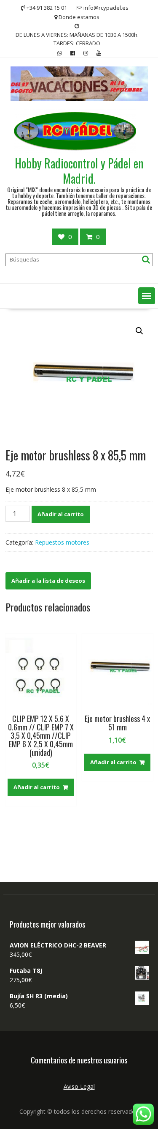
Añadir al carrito (60, 514)
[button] (146, 295)
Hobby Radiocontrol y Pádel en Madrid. (79, 170)
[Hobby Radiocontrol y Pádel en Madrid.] (79, 99)
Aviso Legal (79, 1086)
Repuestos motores (62, 542)
